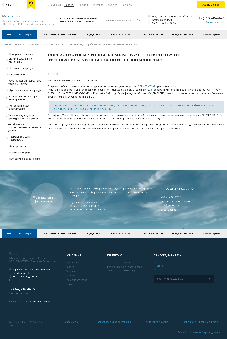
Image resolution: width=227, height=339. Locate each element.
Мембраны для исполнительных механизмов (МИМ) (24, 127)
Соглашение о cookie (156, 321)
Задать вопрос (169, 209)
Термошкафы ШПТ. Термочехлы (20, 138)
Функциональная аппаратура (25, 90)
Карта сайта (71, 321)
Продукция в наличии (21, 54)
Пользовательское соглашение (113, 321)
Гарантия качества (76, 279)
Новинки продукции (20, 152)
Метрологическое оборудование (19, 107)
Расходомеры (17, 74)
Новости (69, 4)
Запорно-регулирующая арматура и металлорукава (23, 117)
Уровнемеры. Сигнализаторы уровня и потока (24, 82)
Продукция (25, 34)
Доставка (97, 4)
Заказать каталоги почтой (176, 201)
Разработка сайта (199, 332)
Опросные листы (152, 34)
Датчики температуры (22, 68)
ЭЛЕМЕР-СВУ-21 (147, 86)
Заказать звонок (215, 22)
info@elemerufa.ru (162, 19)
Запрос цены (211, 34)
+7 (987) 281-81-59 (95, 209)
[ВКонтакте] (158, 266)
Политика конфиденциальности (200, 321)
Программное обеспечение (59, 34)
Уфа (8, 4)
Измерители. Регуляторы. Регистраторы (23, 98)
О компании (54, 4)
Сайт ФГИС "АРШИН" (119, 262)
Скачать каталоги (171, 196)
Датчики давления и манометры (20, 60)
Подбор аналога (183, 34)
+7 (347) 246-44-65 (86, 202)
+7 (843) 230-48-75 (89, 206)
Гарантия (112, 4)
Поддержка (93, 34)
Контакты (126, 4)
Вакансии (83, 4)
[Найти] (138, 20)
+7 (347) (212, 18)
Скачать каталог (120, 34)
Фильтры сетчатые (20, 146)
